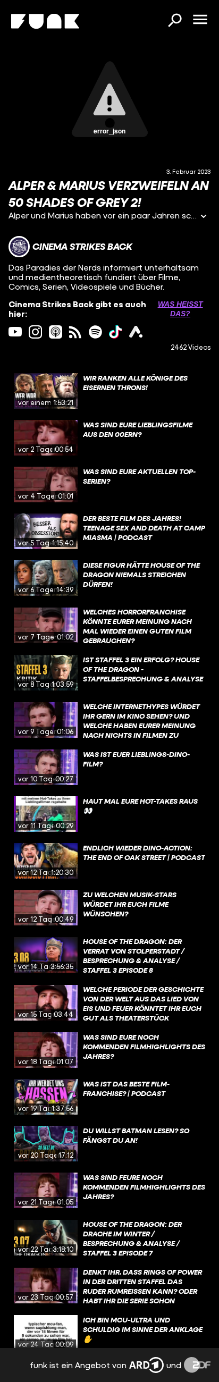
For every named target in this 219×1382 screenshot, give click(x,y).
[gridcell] (109, 391)
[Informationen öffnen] (203, 217)
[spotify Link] (95, 332)
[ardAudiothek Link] (135, 332)
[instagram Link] (35, 332)
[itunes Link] (55, 332)
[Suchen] (174, 21)
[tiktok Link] (115, 332)
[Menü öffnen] (199, 20)
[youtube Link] (15, 332)
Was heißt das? (180, 309)
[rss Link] (75, 332)
